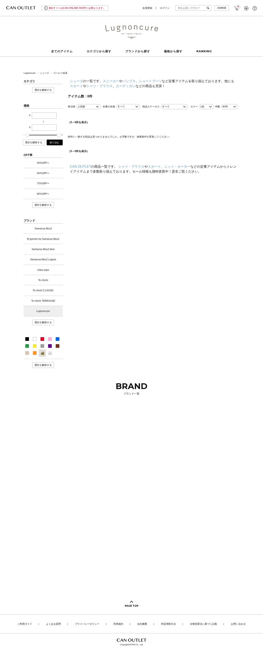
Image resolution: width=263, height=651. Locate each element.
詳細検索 (221, 8)
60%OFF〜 (43, 173)
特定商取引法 (168, 624)
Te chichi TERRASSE (43, 300)
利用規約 (118, 624)
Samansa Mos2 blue (43, 249)
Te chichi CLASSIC (43, 290)
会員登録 (147, 8)
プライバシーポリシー (87, 624)
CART (236, 7)
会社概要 (142, 624)
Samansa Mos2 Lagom (43, 259)
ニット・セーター (177, 166)
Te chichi (43, 280)
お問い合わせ (238, 624)
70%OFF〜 (43, 183)
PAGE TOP (131, 605)
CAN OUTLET (80, 166)
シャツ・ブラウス (99, 86)
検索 (209, 8)
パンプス (129, 81)
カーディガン (126, 86)
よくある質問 (53, 624)
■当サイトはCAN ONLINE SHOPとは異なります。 (77, 8)
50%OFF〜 (43, 163)
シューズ (45, 73)
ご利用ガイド (24, 624)
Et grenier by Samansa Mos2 (43, 239)
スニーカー (111, 81)
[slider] (27, 135)
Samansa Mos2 (43, 228)
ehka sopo (43, 270)
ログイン (165, 8)
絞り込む (55, 142)
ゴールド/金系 (60, 73)
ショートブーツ (150, 81)
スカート (76, 86)
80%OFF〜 (43, 193)
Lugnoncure (30, 73)
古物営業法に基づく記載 (203, 624)
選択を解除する (43, 90)
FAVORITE (246, 8)
